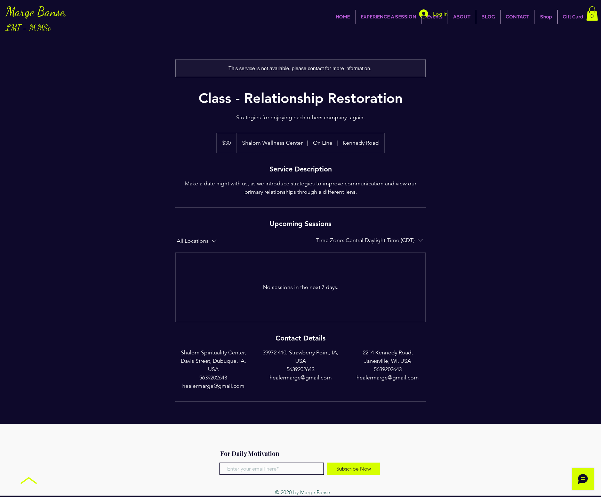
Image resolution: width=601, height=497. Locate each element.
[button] (592, 13)
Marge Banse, (36, 18)
